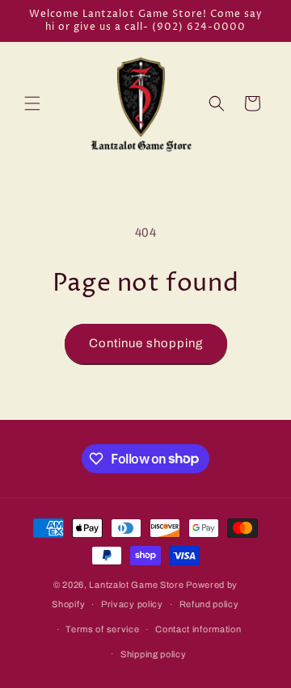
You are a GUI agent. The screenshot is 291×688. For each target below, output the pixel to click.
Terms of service (102, 629)
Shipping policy (153, 654)
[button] (32, 103)
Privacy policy (132, 604)
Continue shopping (146, 343)
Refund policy (209, 604)
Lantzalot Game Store (136, 584)
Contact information (198, 629)
